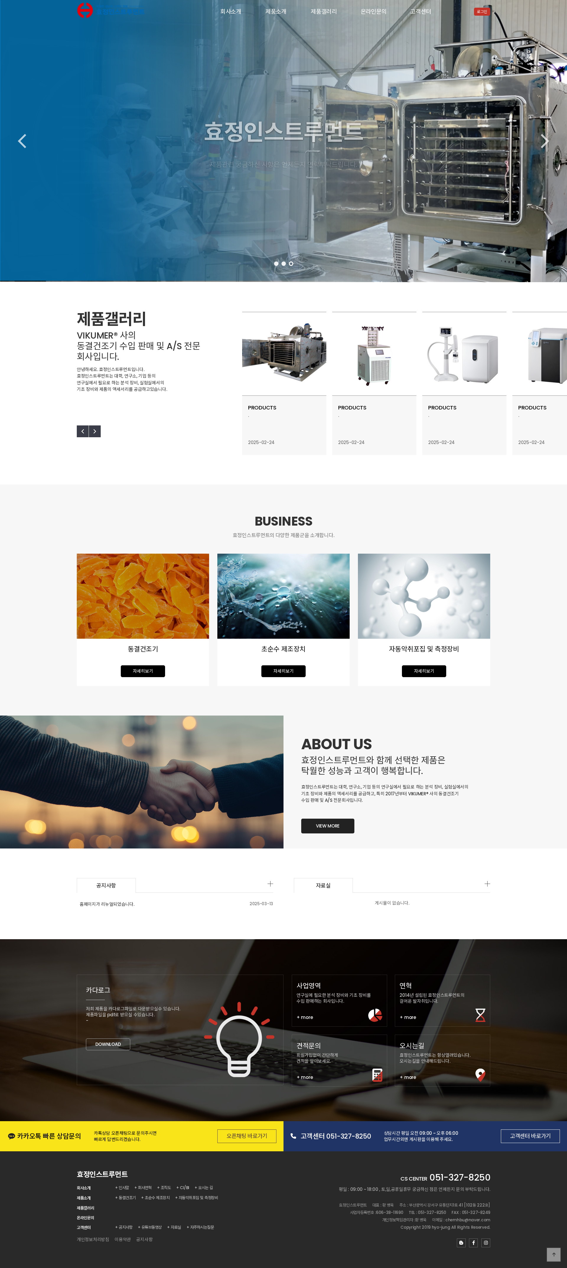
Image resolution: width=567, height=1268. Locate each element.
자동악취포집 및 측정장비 (198, 1198)
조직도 (166, 1188)
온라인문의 (374, 12)
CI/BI (184, 1188)
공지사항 (106, 885)
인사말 (124, 1188)
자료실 (323, 885)
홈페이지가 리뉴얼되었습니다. (107, 904)
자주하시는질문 (202, 1227)
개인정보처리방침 (93, 1239)
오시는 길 (205, 1188)
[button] (276, 263)
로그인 (482, 11)
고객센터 (420, 12)
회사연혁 (144, 1188)
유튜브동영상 (151, 1227)
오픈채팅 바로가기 (247, 1136)
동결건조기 (127, 1198)
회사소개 (230, 12)
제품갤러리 (324, 12)
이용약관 (123, 1239)
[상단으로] (553, 1254)
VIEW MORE (328, 826)
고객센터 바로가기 (530, 1136)
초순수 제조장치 (157, 1198)
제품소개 (275, 12)
